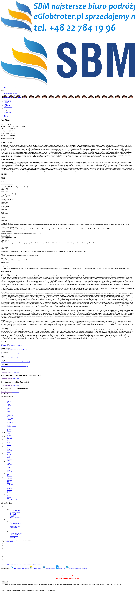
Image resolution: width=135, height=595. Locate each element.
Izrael (8, 442)
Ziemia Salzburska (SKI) (16, 517)
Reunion (9, 474)
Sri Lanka (9, 481)
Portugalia (9, 471)
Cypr (8, 417)
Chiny (8, 414)
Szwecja (9, 485)
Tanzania (9, 490)
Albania (9, 401)
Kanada (9, 447)
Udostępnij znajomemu (6, 372)
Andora (9, 402)
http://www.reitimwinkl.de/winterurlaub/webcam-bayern (14, 366)
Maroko (9, 457)
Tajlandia (9, 488)
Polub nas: (3, 90)
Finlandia (9, 429)
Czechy (9, 419)
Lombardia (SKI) (14, 536)
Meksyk (9, 460)
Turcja (8, 492)
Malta (8, 456)
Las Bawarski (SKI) (15, 526)
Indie (8, 440)
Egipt (8, 425)
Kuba (8, 452)
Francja (9, 431)
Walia (8, 495)
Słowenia (9, 480)
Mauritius (9, 459)
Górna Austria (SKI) (15, 512)
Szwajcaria (10, 484)
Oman (8, 467)
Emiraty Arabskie (11, 426)
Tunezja (9, 491)
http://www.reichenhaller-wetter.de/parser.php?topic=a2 (14, 349)
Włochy (9, 498)
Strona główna (7, 112)
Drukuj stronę (15, 372)
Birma (8, 408)
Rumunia (9, 476)
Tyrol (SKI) (13, 516)
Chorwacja (10, 415)
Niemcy (6, 116)
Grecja (8, 433)
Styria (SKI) (13, 515)
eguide (5, 113)
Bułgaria (9, 411)
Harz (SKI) (13, 524)
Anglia (8, 404)
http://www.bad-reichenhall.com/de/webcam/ (12, 345)
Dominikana (10, 422)
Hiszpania (9, 438)
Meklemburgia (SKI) (15, 527)
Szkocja (9, 483)
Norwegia (9, 464)
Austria (9, 405)
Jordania (9, 445)
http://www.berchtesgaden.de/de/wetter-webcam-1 (13, 353)
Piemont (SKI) (13, 537)
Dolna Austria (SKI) (15, 510)
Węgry (9, 497)
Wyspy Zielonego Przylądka (14, 499)
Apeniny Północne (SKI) (16, 533)
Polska (8, 470)
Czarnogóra (10, 418)
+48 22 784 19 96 (17, 95)
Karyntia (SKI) (13, 513)
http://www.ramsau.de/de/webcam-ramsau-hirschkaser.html (15, 362)
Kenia (8, 449)
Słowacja (9, 478)
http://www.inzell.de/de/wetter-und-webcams (12, 358)
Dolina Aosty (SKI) (15, 534)
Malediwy (9, 454)
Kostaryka (9, 450)
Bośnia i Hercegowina (12, 409)
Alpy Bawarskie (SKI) (15, 523)
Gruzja (9, 435)
